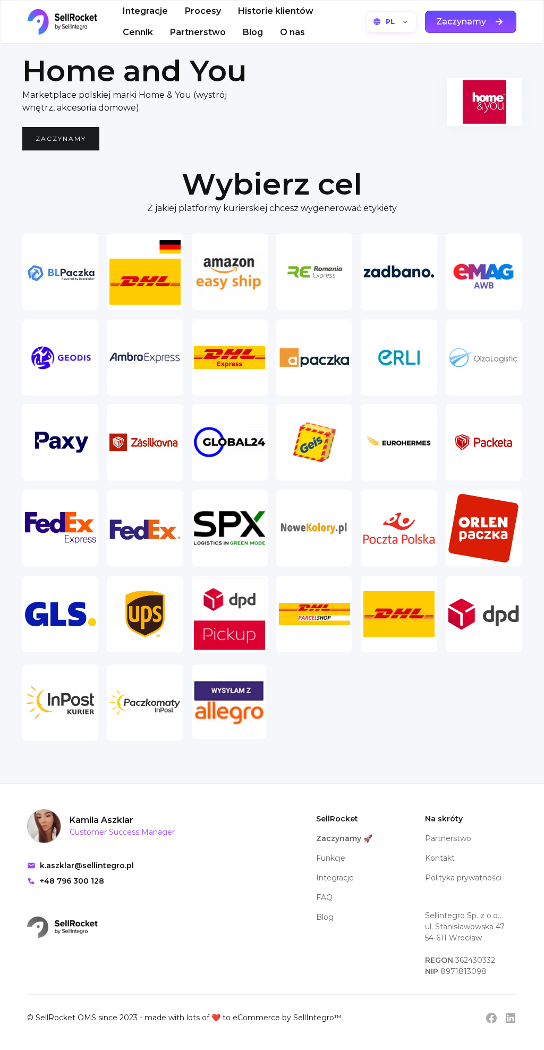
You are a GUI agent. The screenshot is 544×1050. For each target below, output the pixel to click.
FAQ (324, 897)
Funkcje (330, 858)
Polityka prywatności (463, 878)
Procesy (203, 11)
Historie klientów (275, 11)
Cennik (138, 32)
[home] (62, 22)
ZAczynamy (61, 138)
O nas (292, 32)
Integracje (145, 11)
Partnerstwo (198, 32)
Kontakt (440, 858)
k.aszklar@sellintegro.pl (87, 865)
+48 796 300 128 (72, 881)
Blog (253, 32)
